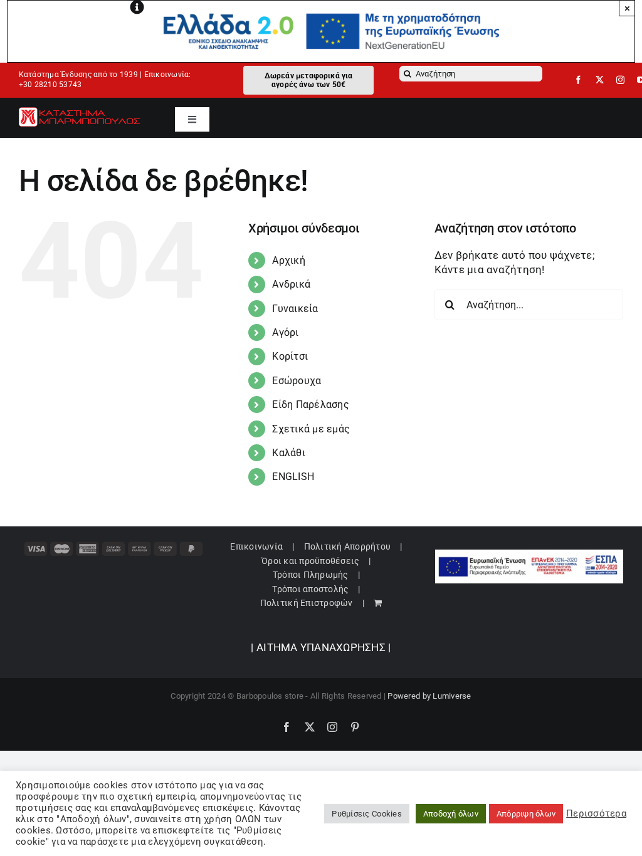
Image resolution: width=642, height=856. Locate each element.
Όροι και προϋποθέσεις (310, 561)
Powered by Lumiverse (429, 696)
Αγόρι (285, 332)
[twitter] (600, 80)
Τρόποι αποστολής (310, 589)
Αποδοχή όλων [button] (450, 813)
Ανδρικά (291, 284)
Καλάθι (288, 453)
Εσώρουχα (296, 381)
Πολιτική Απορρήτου (347, 546)
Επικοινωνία (256, 546)
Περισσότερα (596, 813)
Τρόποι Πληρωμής (311, 575)
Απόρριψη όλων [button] (526, 813)
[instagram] (620, 80)
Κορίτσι (290, 356)
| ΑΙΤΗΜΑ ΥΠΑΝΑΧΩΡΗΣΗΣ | (321, 647)
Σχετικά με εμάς (311, 429)
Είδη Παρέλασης (310, 404)
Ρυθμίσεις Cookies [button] (366, 813)
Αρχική (288, 260)
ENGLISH (293, 477)
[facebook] (578, 80)
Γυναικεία (295, 309)
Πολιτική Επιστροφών (306, 603)
